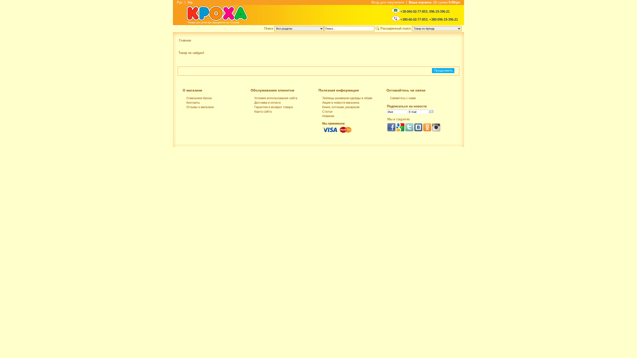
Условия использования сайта (275, 98)
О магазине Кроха (199, 98)
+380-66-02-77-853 (413, 19)
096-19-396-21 (439, 11)
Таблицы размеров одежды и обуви (347, 98)
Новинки (328, 116)
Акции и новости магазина (340, 102)
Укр (189, 2)
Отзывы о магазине (200, 107)
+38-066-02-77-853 (413, 11)
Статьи (327, 111)
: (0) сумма (434, 2)
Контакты (193, 102)
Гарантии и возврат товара (273, 107)
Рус (180, 2)
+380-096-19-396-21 (443, 19)
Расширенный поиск (395, 28)
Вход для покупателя (388, 2)
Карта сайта (263, 111)
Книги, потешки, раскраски (341, 107)
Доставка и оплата (267, 102)
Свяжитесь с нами (403, 98)
